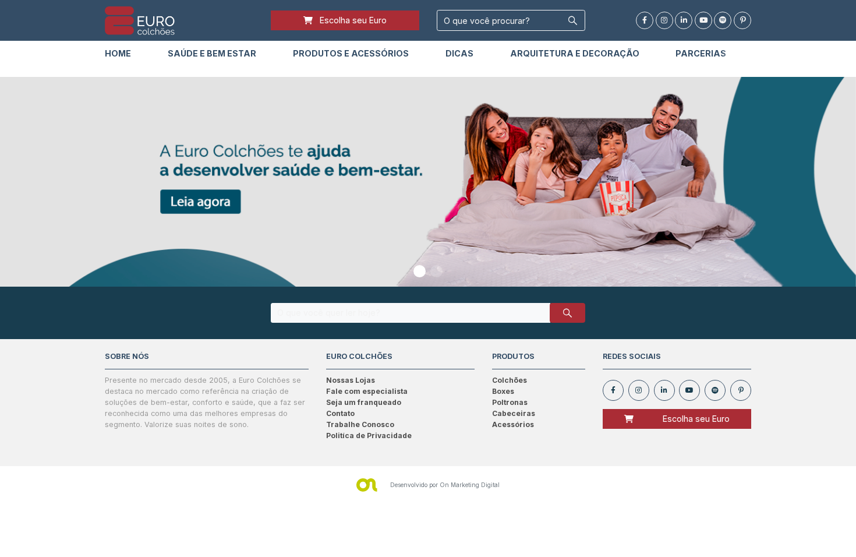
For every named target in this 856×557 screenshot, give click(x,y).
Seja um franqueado (363, 402)
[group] (428, 182)
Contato (340, 413)
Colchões (509, 380)
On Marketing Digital (470, 484)
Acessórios (513, 424)
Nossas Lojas (350, 380)
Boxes (503, 391)
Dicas (459, 53)
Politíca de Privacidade (369, 435)
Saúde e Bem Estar (212, 53)
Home (118, 53)
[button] (419, 271)
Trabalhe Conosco (360, 424)
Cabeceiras (513, 413)
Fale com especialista (367, 391)
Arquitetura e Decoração (574, 53)
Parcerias (700, 53)
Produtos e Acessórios (351, 53)
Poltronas (510, 402)
